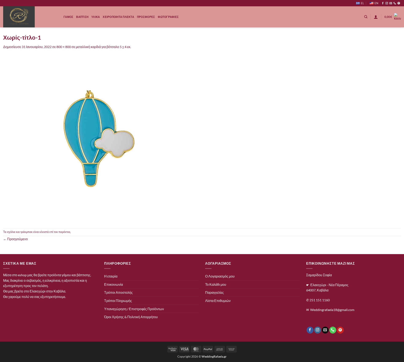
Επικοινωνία (113, 284)
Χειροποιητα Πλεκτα (118, 17)
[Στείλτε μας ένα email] (390, 3)
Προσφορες (146, 17)
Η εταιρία (110, 276)
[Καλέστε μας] (394, 3)
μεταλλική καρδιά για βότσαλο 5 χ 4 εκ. (103, 47)
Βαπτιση (82, 17)
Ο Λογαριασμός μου (220, 276)
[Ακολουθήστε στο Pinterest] (398, 3)
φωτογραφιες (168, 17)
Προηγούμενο (15, 239)
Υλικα (95, 17)
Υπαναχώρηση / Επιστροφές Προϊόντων (134, 309)
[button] (376, 16)
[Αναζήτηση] (365, 17)
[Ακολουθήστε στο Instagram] (386, 3)
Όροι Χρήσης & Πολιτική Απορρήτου (131, 317)
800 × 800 (63, 47)
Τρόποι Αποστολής (118, 292)
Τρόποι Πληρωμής (118, 301)
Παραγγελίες (214, 292)
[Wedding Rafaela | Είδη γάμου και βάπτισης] (30, 16)
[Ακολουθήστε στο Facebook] (382, 3)
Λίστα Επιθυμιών (218, 301)
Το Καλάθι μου (215, 284)
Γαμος (68, 17)
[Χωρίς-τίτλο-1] (87, 138)
